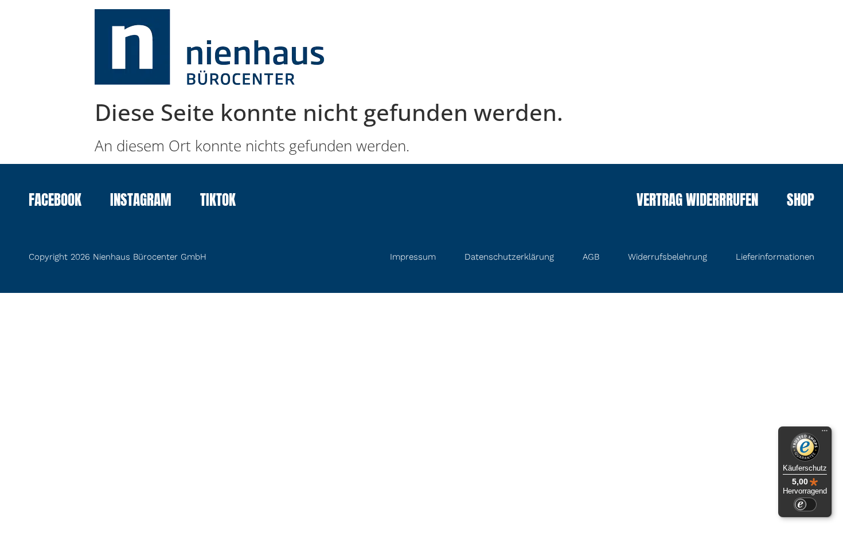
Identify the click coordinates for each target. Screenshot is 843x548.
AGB (591, 257)
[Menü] (825, 433)
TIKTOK (218, 201)
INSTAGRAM (140, 201)
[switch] (805, 504)
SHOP (800, 201)
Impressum (413, 257)
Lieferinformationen (775, 257)
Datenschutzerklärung (509, 257)
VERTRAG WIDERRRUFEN (697, 201)
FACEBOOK (55, 201)
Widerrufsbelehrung (667, 257)
